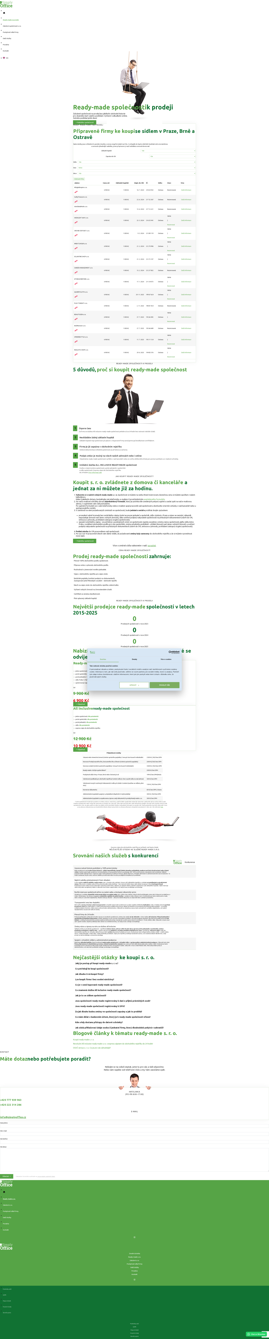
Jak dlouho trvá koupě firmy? (89, 974)
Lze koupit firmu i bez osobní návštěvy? (94, 979)
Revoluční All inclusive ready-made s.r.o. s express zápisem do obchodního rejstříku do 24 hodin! (113, 1044)
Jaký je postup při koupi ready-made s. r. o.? (96, 963)
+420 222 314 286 (10, 1104)
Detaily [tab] (134, 659)
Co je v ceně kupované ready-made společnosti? (98, 985)
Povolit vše (164, 685)
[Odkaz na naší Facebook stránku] (134, 1237)
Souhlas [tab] (103, 659)
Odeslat (6, 1176)
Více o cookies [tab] (166, 659)
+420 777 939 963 (10, 1100)
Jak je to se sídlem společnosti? (90, 995)
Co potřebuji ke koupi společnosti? (92, 968)
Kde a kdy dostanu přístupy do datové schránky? (99, 1022)
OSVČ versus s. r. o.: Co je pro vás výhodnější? (92, 1048)
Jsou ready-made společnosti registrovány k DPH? (100, 1006)
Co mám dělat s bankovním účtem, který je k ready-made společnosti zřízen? (113, 1017)
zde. (162, 807)
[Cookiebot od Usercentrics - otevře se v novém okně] (170, 652)
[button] (134, 963)
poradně (152, 545)
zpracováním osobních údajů (46, 1176)
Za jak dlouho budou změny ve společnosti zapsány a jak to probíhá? (108, 1011)
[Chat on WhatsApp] (256, 1336)
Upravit (133, 685)
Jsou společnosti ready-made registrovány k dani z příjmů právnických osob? (112, 1001)
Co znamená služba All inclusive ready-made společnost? (103, 990)
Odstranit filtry (79, 179)
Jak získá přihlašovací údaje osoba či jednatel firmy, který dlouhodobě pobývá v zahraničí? (119, 1027)
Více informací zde (95, 472)
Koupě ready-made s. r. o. (83, 1040)
